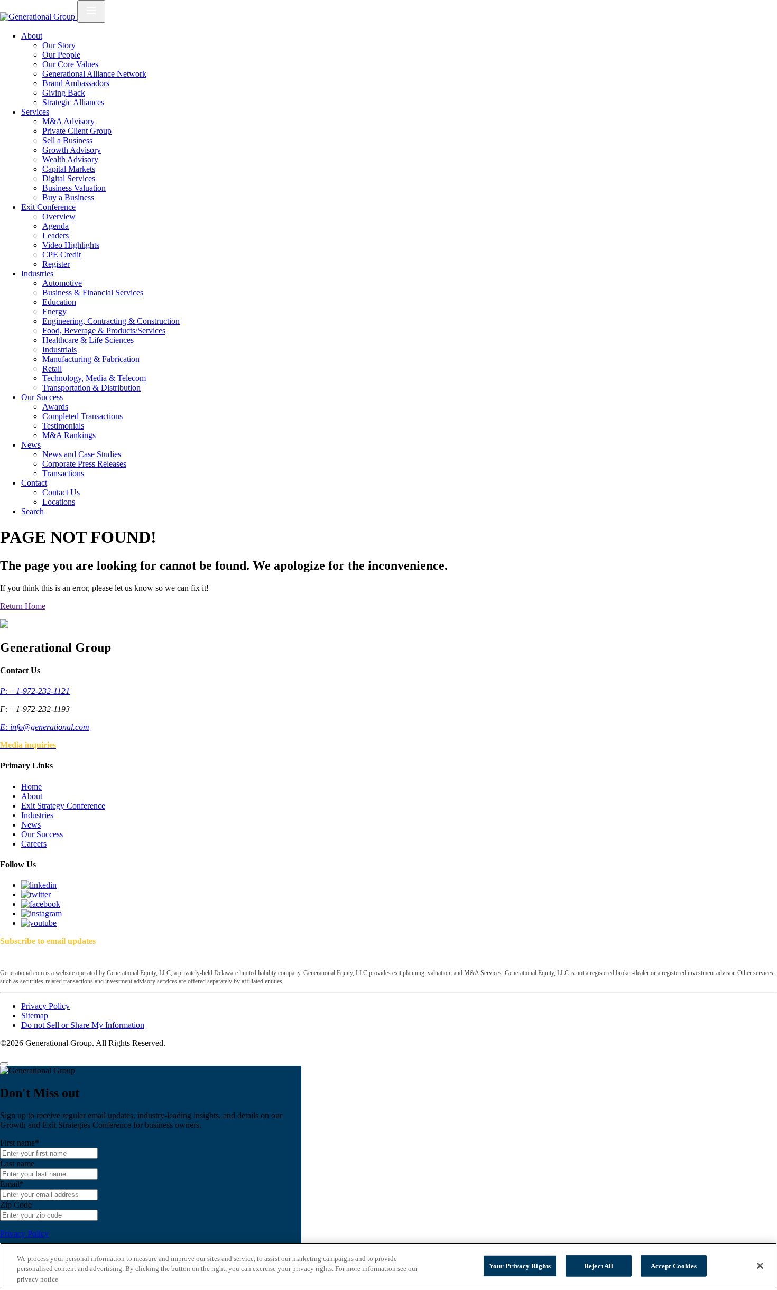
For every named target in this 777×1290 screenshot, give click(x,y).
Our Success (42, 397)
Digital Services (68, 178)
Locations (58, 501)
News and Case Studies (81, 454)
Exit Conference (48, 206)
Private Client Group (77, 130)
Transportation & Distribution (91, 387)
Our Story (59, 45)
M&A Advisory (68, 121)
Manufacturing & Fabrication (91, 359)
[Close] (4, 1063)
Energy (54, 311)
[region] (388, 1266)
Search (32, 511)
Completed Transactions (82, 416)
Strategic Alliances (73, 102)
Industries (37, 273)
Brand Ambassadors (75, 83)
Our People (61, 54)
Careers (34, 843)
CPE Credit (61, 254)
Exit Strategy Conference (63, 805)
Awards (55, 406)
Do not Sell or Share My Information (82, 1024)
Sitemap (34, 1015)
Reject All (598, 1265)
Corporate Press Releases (84, 463)
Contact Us (61, 492)
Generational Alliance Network (94, 73)
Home (31, 786)
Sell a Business (67, 140)
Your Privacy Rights (520, 1265)
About (31, 35)
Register (56, 263)
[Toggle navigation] (91, 11)
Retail (52, 368)
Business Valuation (74, 187)
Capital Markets (68, 168)
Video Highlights (70, 244)
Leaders (55, 235)
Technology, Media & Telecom (94, 378)
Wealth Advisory (70, 159)
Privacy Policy (45, 1005)
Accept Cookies (674, 1265)
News (31, 444)
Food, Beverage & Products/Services (103, 330)
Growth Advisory (71, 149)
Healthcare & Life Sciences (88, 340)
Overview (59, 216)
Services (35, 111)
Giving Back (63, 92)
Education (59, 302)
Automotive (62, 283)
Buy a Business (68, 197)
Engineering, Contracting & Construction (111, 321)
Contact (34, 482)
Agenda (55, 225)
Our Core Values (70, 64)
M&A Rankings (69, 435)
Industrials (59, 349)
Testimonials (63, 425)
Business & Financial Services (92, 292)
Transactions (63, 473)
